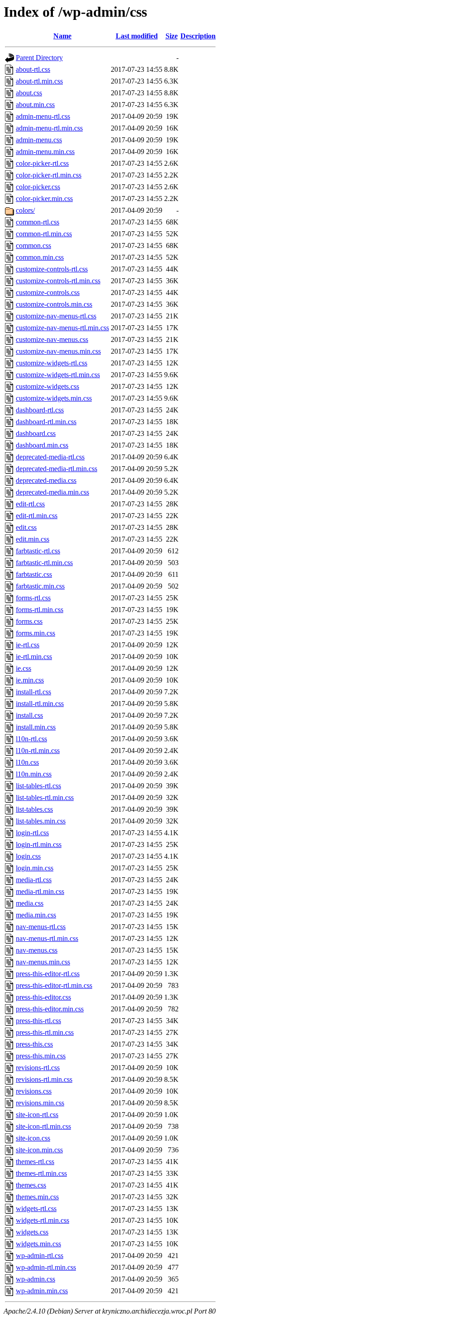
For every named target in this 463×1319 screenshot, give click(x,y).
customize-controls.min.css (54, 304)
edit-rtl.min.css (36, 515)
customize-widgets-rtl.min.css (58, 375)
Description (198, 36)
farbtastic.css (34, 574)
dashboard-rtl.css (40, 410)
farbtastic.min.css (40, 586)
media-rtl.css (34, 880)
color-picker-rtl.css (42, 163)
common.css (33, 245)
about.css (29, 93)
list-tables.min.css (41, 821)
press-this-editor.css (43, 997)
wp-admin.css (35, 1279)
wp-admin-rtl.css (39, 1255)
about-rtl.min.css (39, 81)
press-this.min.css (41, 1056)
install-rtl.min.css (40, 703)
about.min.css (35, 104)
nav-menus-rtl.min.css (47, 938)
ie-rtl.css (27, 645)
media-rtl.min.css (40, 891)
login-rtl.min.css (38, 844)
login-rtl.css (32, 833)
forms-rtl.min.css (39, 609)
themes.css (31, 1185)
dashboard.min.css (42, 445)
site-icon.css (33, 1138)
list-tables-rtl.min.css (45, 797)
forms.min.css (35, 633)
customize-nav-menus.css (52, 339)
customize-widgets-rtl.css (51, 363)
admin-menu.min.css (45, 151)
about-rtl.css (33, 69)
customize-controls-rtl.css (52, 269)
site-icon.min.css (39, 1150)
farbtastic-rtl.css (38, 551)
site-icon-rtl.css (37, 1114)
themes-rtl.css (35, 1161)
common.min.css (40, 257)
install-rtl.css (33, 692)
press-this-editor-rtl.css (48, 974)
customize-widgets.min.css (54, 398)
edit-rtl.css (30, 504)
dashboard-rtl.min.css (46, 422)
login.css (28, 856)
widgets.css (32, 1232)
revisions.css (34, 1091)
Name (62, 36)
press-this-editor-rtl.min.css (54, 985)
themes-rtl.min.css (41, 1173)
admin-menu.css (39, 140)
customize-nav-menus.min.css (58, 351)
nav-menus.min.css (43, 962)
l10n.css (27, 762)
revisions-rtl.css (38, 1067)
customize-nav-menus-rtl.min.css (62, 328)
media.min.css (36, 915)
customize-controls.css (48, 292)
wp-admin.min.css (42, 1291)
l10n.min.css (34, 774)
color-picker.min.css (44, 198)
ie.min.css (30, 680)
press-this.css (34, 1044)
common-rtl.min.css (44, 234)
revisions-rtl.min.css (44, 1079)
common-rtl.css (37, 222)
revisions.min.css (40, 1103)
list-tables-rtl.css (38, 786)
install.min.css (36, 727)
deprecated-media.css (46, 480)
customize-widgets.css (47, 386)
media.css (29, 903)
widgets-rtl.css (36, 1208)
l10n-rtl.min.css (38, 750)
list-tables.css (34, 809)
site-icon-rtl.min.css (43, 1126)
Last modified (137, 36)
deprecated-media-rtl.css (50, 457)
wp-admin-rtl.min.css (46, 1267)
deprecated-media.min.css (52, 492)
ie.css (23, 668)
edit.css (26, 527)
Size (171, 36)
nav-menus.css (36, 950)
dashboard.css (36, 433)
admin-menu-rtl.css (43, 116)
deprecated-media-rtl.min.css (56, 468)
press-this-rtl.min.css (45, 1032)
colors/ (25, 210)
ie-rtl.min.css (34, 656)
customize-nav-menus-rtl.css (56, 316)
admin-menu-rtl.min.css (49, 128)
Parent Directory (39, 57)
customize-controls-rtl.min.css (58, 281)
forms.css (29, 621)
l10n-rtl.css (31, 739)
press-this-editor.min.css (50, 1009)
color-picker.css (38, 187)
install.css (29, 715)
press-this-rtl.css (38, 1020)
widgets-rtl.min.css (42, 1220)
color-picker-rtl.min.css (48, 175)
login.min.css (34, 868)
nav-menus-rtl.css (41, 927)
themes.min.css (37, 1197)
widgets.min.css (38, 1244)
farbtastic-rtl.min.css (44, 562)
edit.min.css (32, 539)
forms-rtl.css (33, 598)
